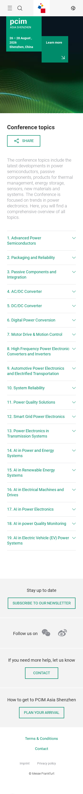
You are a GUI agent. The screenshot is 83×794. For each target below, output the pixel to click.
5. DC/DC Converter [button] (24, 305)
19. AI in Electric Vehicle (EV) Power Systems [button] (38, 540)
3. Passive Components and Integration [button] (31, 274)
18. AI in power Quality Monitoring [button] (36, 523)
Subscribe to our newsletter (42, 603)
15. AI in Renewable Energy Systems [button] (31, 473)
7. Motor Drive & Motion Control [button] (34, 334)
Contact (41, 673)
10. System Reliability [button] (26, 388)
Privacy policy (46, 763)
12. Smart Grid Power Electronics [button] (36, 416)
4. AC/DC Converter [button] (24, 291)
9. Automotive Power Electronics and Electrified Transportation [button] (35, 371)
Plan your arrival (41, 713)
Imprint (25, 763)
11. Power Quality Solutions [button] (31, 402)
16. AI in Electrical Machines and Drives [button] (35, 492)
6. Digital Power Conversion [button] (31, 320)
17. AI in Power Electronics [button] (30, 509)
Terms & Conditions (41, 739)
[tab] (41, 240)
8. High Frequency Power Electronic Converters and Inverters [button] (38, 351)
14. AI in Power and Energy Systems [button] (30, 453)
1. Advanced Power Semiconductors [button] (24, 241)
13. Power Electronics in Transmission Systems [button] (28, 433)
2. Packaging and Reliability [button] (31, 257)
